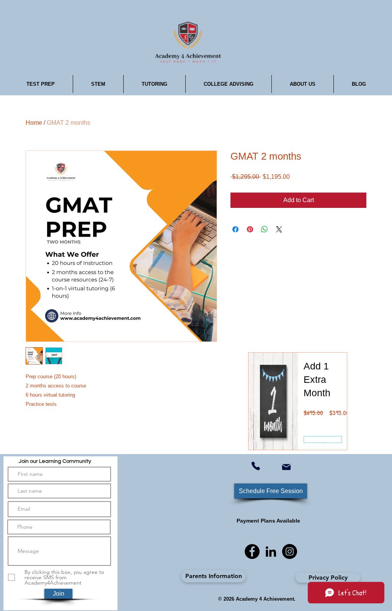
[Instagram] (289, 551)
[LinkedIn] (270, 551)
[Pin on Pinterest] (250, 229)
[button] (40, 84)
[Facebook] (252, 551)
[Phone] (255, 466)
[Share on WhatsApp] (264, 229)
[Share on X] (279, 229)
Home (34, 122)
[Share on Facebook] (235, 229)
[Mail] (286, 466)
